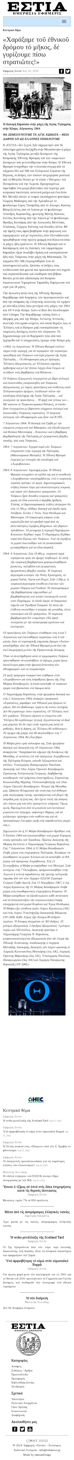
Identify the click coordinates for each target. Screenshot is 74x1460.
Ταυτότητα (17, 1399)
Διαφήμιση (17, 1415)
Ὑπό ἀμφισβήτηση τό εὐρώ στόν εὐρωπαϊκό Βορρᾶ (33, 1131)
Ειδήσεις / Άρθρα (21, 1370)
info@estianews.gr (50, 1450)
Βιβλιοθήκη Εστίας (22, 1382)
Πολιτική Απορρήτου (24, 1403)
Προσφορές (18, 1378)
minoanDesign (43, 1454)
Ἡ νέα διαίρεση (37, 1298)
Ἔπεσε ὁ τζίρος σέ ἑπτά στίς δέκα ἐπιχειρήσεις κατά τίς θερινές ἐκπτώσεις (37, 1188)
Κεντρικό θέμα (12, 30)
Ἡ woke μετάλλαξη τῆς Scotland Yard (25, 1120)
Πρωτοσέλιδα (19, 1374)
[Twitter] (68, 71)
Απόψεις (16, 1366)
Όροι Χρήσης (19, 1406)
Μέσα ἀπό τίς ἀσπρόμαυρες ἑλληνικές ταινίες (37, 1212)
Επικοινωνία (19, 1411)
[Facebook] (61, 71)
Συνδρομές (17, 1386)
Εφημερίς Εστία (12, 70)
